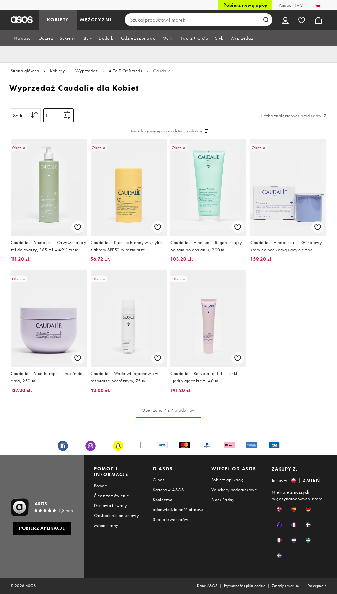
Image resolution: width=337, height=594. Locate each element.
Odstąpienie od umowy (116, 515)
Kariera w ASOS (168, 490)
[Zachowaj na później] (77, 227)
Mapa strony (106, 525)
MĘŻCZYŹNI (96, 20)
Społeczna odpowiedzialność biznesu (178, 504)
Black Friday (222, 499)
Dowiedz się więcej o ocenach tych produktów (165, 131)
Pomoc (100, 486)
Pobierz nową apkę (245, 5)
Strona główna (25, 71)
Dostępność (316, 585)
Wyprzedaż (86, 71)
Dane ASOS (207, 585)
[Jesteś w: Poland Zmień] (318, 5)
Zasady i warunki (286, 585)
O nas (158, 480)
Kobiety (57, 71)
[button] (279, 509)
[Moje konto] (285, 20)
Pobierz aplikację (227, 480)
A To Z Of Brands (125, 71)
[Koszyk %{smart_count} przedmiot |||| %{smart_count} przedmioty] (318, 20)
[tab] (23, 38)
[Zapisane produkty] (302, 20)
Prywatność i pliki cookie (245, 585)
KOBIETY (58, 20)
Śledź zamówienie (111, 496)
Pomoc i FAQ (291, 5)
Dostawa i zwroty (110, 505)
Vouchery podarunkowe (234, 490)
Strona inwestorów (170, 519)
